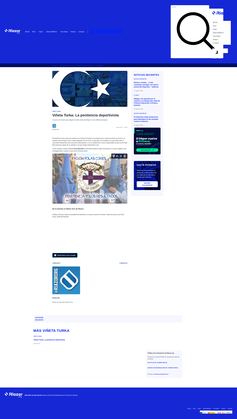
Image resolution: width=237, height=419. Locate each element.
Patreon (73, 32)
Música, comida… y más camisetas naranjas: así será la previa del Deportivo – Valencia (146, 85)
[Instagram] (103, 31)
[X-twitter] (109, 31)
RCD (33, 32)
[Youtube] (92, 31)
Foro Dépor (64, 32)
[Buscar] (197, 33)
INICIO (27, 32)
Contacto (81, 32)
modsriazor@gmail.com (161, 374)
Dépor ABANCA (51, 32)
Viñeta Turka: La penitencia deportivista (49, 340)
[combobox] (180, 7)
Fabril (41, 32)
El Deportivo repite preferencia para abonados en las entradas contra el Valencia (146, 119)
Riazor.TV (55, 65)
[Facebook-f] (120, 31)
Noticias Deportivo (140, 79)
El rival (136, 95)
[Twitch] (98, 31)
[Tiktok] (114, 31)
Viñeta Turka (56, 111)
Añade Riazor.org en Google (66, 255)
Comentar (123, 263)
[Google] (230, 395)
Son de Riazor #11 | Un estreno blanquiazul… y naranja (81, 65)
